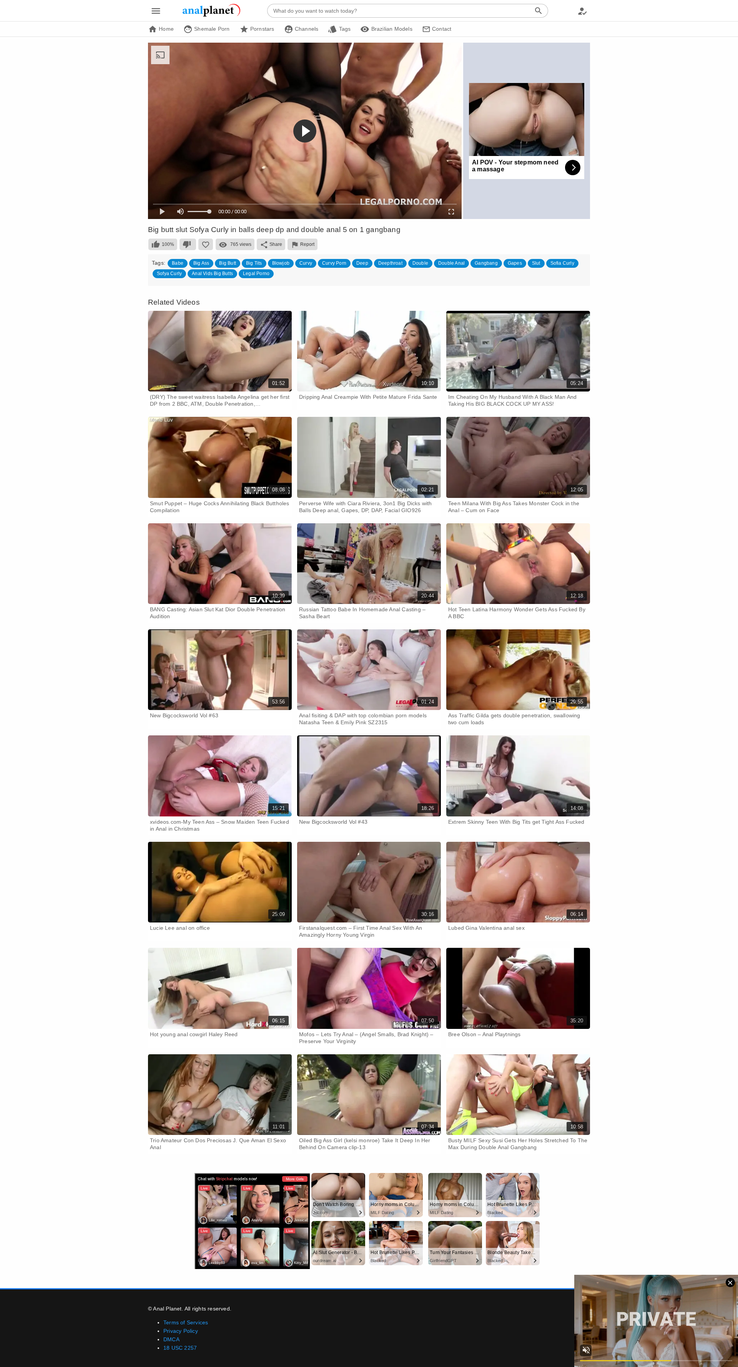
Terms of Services (185, 1322)
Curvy (305, 263)
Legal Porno (256, 273)
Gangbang (486, 263)
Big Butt (227, 263)
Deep (362, 263)
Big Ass (201, 263)
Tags (344, 29)
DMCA (171, 1339)
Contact (441, 29)
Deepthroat (390, 263)
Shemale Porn (211, 29)
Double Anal (451, 263)
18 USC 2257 (180, 1348)
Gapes (515, 263)
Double (420, 263)
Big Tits (254, 263)
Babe (177, 263)
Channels (306, 29)
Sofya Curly (169, 273)
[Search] (538, 11)
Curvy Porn (334, 263)
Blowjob (280, 263)
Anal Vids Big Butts (212, 273)
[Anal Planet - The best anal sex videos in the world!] (211, 15)
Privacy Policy (180, 1331)
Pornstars (261, 29)
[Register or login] (582, 11)
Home (165, 29)
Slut (536, 263)
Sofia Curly (562, 263)
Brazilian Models (390, 29)
